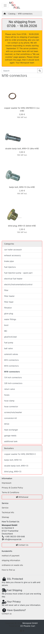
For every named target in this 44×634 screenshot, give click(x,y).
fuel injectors (10, 267)
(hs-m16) (31, 187)
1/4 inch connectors (13, 377)
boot (6, 325)
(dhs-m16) (34, 148)
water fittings (10, 319)
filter (6, 290)
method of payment (10, 555)
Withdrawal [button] (23, 497)
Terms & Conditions (10, 492)
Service (5, 507)
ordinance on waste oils (12, 565)
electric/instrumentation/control (18, 284)
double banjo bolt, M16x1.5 (17, 148)
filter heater (9, 296)
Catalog (11, 13)
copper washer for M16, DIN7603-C (20, 108)
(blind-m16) (31, 226)
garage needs (10, 435)
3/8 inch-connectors (13, 383)
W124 (6, 424)
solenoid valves (11, 354)
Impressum (6, 483)
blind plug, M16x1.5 (16, 226)
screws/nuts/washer (13, 412)
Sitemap (5, 517)
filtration (8, 308)
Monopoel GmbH (30, 623)
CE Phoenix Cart (27, 626)
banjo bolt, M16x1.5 (18, 187)
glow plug (8, 313)
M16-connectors (25, 13)
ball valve (8, 348)
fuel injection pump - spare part (18, 273)
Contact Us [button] (23, 545)
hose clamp (9, 400)
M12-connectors (11, 360)
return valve (9, 389)
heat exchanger (11, 430)
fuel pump (8, 342)
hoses (6, 395)
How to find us (8, 570)
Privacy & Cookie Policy (12, 487)
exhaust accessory (12, 255)
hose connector (11, 406)
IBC (5, 331)
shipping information (11, 560)
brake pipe (9, 261)
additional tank (10, 441)
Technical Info (8, 512)
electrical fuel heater (13, 278)
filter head (8, 302)
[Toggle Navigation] (5, 5)
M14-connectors (11, 366)
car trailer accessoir (13, 249)
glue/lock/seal (10, 337)
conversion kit (10, 418)
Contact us (6, 613)
